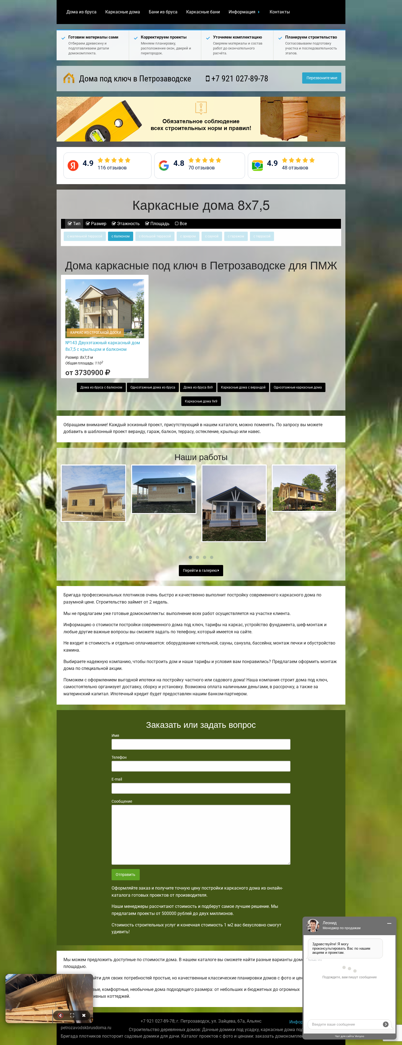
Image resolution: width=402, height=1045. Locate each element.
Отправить (125, 874)
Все (183, 223)
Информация (242, 11)
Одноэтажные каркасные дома (298, 387)
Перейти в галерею (200, 570)
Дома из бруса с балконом (101, 387)
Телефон (119, 757)
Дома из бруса (81, 11)
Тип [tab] (76, 223)
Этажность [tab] (128, 223)
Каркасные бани (203, 11)
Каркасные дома (122, 11)
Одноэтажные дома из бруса (152, 387)
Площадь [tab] (159, 223)
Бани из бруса (163, 11)
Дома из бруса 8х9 (198, 387)
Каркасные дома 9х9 (201, 401)
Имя (115, 735)
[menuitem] (81, 12)
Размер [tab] (98, 223)
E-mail (117, 779)
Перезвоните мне (322, 78)
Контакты (280, 11)
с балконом (121, 236)
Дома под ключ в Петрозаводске (134, 78)
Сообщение (122, 801)
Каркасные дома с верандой (243, 387)
